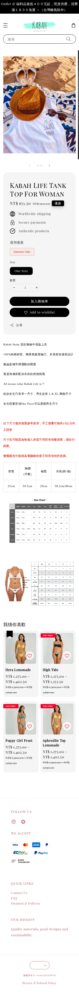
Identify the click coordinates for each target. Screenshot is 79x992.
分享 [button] (19, 325)
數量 (13, 280)
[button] (5, 25)
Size (13, 262)
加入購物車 (39, 301)
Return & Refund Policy (39, 983)
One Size (21, 271)
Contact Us (19, 893)
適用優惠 (16, 242)
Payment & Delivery (26, 903)
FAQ (14, 898)
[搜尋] (69, 39)
